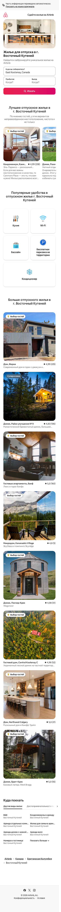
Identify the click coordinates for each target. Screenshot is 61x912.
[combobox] (29, 72)
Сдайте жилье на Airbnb (41, 14)
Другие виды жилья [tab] (12, 806)
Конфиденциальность (24, 898)
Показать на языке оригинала (20, 6)
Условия (41, 898)
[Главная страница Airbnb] (5, 14)
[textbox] (16, 82)
